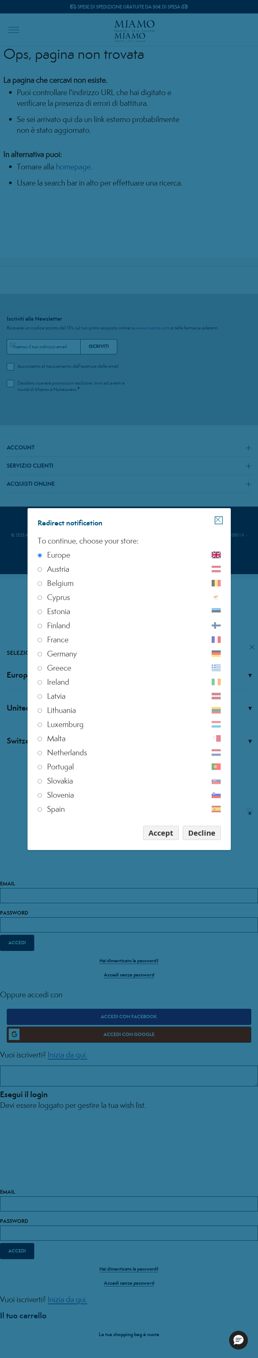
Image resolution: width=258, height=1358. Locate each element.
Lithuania (61, 710)
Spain (56, 809)
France (58, 639)
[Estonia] (216, 611)
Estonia (58, 611)
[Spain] (216, 809)
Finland (58, 625)
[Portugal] (216, 766)
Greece (59, 668)
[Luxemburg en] (216, 724)
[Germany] (216, 653)
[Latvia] (216, 696)
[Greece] (216, 668)
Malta (56, 738)
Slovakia (60, 780)
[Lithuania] (216, 710)
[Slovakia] (216, 780)
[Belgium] (216, 583)
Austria (58, 569)
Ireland (58, 682)
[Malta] (216, 738)
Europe (58, 555)
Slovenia (60, 795)
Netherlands (67, 752)
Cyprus (58, 597)
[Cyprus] (216, 597)
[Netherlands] (216, 752)
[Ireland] (216, 682)
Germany (62, 653)
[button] (238, 1340)
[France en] (216, 639)
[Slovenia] (216, 795)
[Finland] (216, 625)
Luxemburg (65, 724)
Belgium (60, 583)
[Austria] (216, 569)
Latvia (56, 696)
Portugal (60, 766)
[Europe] (216, 555)
